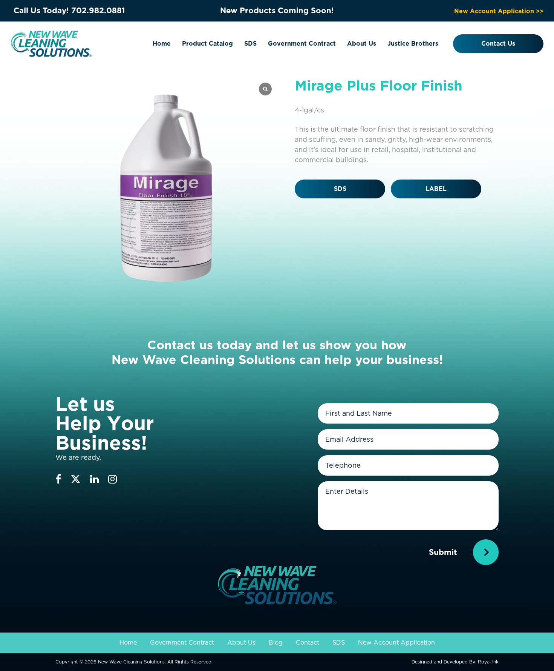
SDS (250, 43)
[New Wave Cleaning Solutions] (51, 43)
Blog (276, 642)
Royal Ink (488, 662)
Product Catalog (207, 43)
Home (162, 43)
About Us (361, 43)
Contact (307, 642)
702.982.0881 (98, 10)
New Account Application (396, 642)
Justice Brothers (412, 43)
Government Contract (302, 43)
